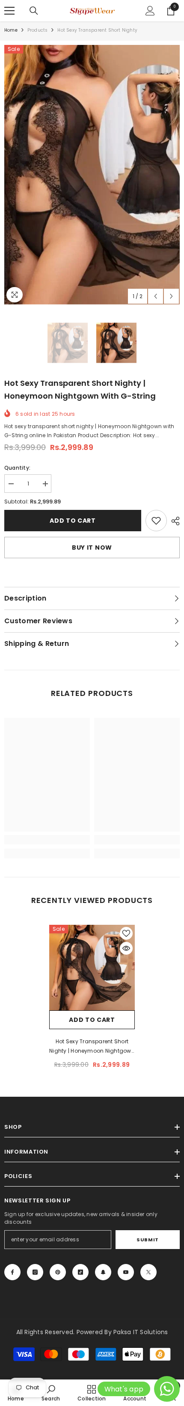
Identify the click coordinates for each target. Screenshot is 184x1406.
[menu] (9, 11)
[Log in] (150, 10)
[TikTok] (80, 1272)
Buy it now (92, 547)
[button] (155, 296)
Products (37, 30)
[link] (156, 520)
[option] (92, 175)
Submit (147, 1239)
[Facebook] (12, 1272)
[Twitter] (148, 1272)
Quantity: (17, 467)
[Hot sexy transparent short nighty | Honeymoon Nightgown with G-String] (92, 967)
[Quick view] (126, 948)
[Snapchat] (103, 1272)
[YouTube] (126, 1272)
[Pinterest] (58, 1272)
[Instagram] (35, 1272)
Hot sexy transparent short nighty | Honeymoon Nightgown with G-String (92, 1047)
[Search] (34, 11)
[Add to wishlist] (126, 933)
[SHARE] (173, 521)
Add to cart (73, 520)
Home (11, 30)
